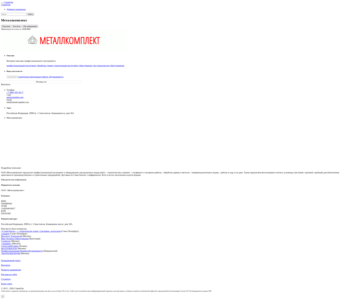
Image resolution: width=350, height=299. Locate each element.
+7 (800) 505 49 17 (15, 92)
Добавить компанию (16, 9)
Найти (30, 14)
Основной (12, 77)
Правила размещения (11, 270)
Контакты (17, 26)
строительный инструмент (66, 65)
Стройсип (5, 241)
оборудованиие (117, 65)
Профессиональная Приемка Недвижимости (22, 251)
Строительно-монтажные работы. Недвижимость (40, 77)
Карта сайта (6, 284)
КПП (3, 211)
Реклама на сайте (9, 274)
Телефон (10, 90)
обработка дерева (45, 65)
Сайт (9, 95)
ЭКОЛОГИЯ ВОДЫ (10, 253)
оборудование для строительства (94, 65)
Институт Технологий (11, 236)
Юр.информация (30, 26)
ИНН (3, 201)
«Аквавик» (6, 243)
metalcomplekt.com (15, 97)
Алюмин (5, 234)
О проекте (6, 279)
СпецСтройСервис (10, 246)
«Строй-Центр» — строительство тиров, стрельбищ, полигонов (31, 231)
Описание (6, 26)
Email (9, 100)
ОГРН (4, 206)
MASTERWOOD (9, 248)
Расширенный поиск (11, 260)
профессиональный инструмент (21, 65)
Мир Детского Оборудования (14, 238)
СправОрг (8, 2)
